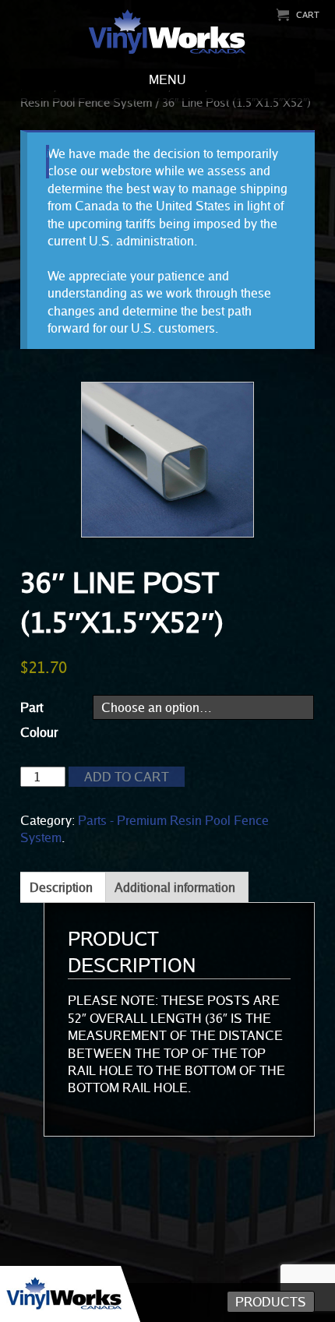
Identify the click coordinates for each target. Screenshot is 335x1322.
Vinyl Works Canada (168, 32)
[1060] (168, 460)
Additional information (175, 887)
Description (61, 887)
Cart (307, 14)
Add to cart (126, 776)
